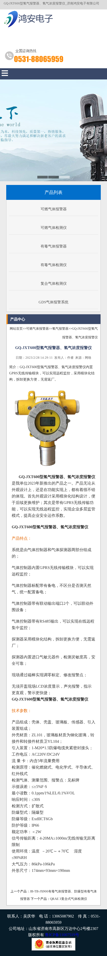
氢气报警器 (60, 328)
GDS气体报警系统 (53, 302)
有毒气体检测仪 (54, 265)
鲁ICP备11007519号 (62, 935)
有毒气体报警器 (54, 246)
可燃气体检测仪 (54, 228)
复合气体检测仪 (54, 283)
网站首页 (16, 328)
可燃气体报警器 (54, 209)
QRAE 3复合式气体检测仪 (68, 899)
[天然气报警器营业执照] (53, 949)
